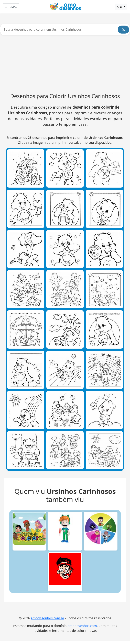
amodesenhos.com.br (47, 618)
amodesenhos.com (82, 625)
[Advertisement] (65, 64)
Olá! (120, 7)
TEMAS (12, 7)
